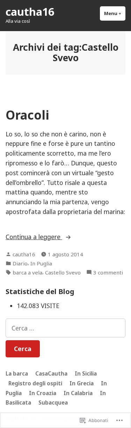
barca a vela (27, 272)
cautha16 (30, 11)
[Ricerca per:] (65, 328)
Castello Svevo (63, 272)
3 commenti (108, 273)
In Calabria (78, 393)
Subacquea (53, 402)
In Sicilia (86, 373)
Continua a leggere (34, 236)
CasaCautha (51, 373)
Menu (114, 13)
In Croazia (42, 393)
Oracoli (27, 115)
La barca (17, 373)
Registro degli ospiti (35, 383)
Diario (20, 263)
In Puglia (41, 263)
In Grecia (82, 383)
